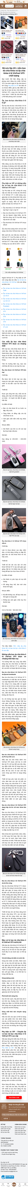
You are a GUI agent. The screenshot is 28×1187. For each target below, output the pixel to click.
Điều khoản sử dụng (20, 1127)
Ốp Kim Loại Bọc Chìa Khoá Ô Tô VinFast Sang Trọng (7, 31)
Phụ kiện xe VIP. (8, 1048)
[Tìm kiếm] (12, 6)
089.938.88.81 (4, 1142)
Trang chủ (3, 10)
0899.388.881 (19, 6)
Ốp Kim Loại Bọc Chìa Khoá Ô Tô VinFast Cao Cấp (7, 55)
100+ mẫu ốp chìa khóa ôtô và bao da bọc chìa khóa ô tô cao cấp (14, 648)
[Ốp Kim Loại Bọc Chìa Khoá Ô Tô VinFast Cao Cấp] (7, 47)
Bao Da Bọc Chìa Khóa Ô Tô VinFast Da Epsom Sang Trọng (21, 31)
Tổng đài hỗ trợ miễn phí (7, 1140)
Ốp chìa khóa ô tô (12, 10)
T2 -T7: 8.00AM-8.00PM (7, 1144)
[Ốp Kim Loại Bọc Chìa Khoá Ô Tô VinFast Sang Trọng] (7, 22)
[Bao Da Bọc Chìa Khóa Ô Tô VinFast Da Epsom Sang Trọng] (21, 22)
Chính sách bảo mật (20, 1132)
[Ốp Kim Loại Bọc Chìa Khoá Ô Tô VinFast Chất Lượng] (21, 47)
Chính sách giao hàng (20, 1130)
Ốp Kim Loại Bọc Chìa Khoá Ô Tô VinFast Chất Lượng (21, 55)
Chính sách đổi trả (19, 1128)
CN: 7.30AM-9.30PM (6, 1146)
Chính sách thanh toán (20, 1134)
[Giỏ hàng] (25, 6)
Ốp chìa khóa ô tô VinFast (7, 12)
